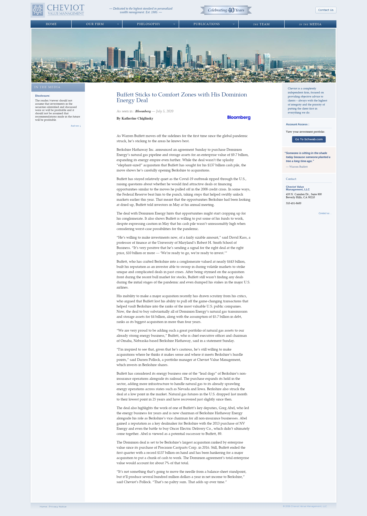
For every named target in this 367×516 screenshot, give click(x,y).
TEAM (261, 24)
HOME (51, 24)
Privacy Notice (57, 506)
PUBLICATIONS (207, 24)
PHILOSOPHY (148, 24)
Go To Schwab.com (309, 139)
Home (43, 506)
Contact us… (325, 213)
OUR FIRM (95, 24)
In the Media (47, 87)
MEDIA (310, 24)
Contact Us (326, 10)
